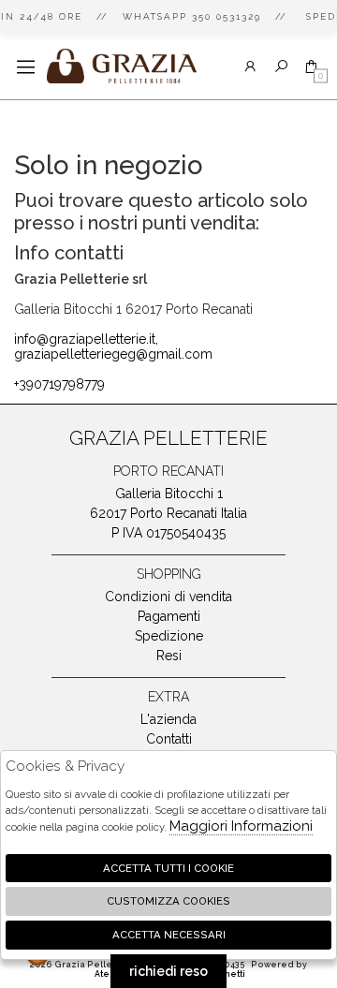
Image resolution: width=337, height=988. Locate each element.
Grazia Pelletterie (122, 66)
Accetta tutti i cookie (168, 868)
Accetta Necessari (169, 934)
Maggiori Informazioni (241, 826)
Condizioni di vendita (168, 596)
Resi (169, 655)
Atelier (110, 974)
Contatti (169, 738)
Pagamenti (169, 616)
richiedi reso (168, 971)
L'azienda (168, 719)
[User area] (250, 67)
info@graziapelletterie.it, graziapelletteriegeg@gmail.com (113, 346)
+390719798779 (59, 383)
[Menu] (25, 67)
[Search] (281, 67)
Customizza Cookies (168, 900)
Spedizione (169, 635)
